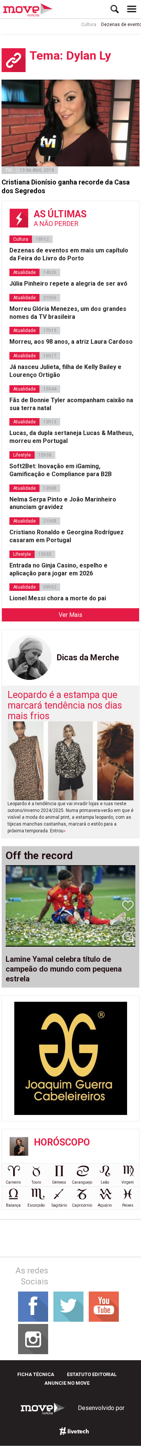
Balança (13, 1205)
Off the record (39, 855)
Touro (36, 1182)
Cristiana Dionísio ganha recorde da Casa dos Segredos (66, 186)
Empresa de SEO (74, 1431)
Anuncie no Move (66, 1383)
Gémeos (59, 1182)
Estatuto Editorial (92, 1374)
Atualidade (24, 272)
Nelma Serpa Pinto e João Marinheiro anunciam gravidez (62, 503)
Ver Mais (70, 614)
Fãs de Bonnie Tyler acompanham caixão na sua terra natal (71, 404)
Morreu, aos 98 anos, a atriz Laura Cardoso (71, 341)
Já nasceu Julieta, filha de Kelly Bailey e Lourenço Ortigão (65, 370)
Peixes (127, 1205)
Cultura (83, 24)
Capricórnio (82, 1205)
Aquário (105, 1205)
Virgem (127, 1182)
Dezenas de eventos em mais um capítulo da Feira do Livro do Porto (68, 254)
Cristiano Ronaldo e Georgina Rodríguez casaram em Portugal (66, 536)
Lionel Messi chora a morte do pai (57, 598)
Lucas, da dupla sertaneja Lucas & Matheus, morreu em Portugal (71, 436)
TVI (8, 170)
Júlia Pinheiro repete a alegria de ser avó (68, 283)
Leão (105, 1182)
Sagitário (59, 1205)
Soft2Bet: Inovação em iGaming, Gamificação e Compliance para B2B (60, 470)
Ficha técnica (35, 1374)
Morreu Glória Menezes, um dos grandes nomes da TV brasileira (67, 312)
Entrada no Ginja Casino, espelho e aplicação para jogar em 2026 (58, 569)
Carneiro (13, 1182)
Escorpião (36, 1205)
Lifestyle (22, 455)
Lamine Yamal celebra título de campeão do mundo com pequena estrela (64, 969)
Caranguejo (82, 1182)
